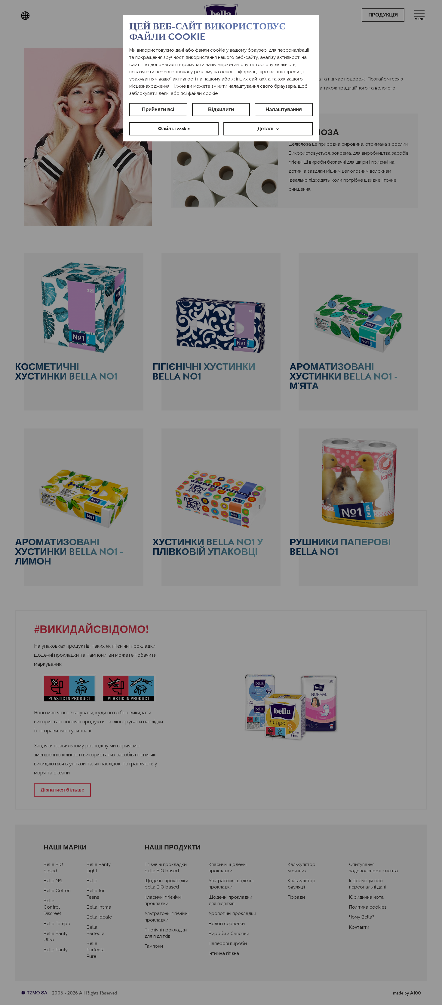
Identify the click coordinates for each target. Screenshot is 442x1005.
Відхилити (221, 109)
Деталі (265, 128)
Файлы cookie (174, 128)
